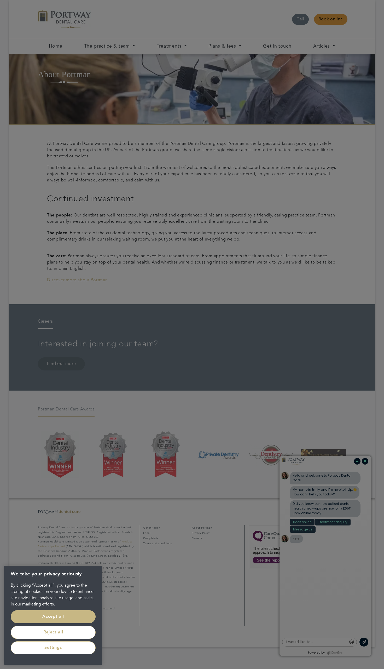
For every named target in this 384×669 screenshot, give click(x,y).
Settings (53, 648)
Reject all (53, 632)
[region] (53, 615)
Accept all (53, 617)
